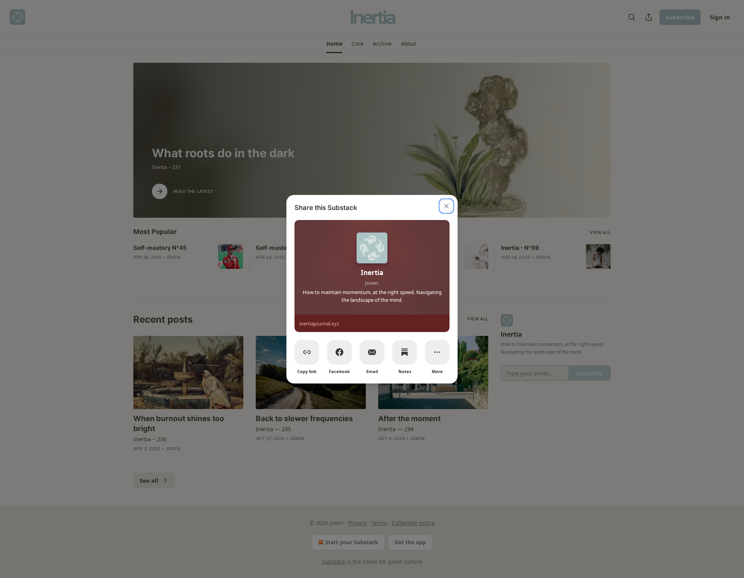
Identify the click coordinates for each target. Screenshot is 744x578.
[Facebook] (339, 352)
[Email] (372, 352)
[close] (446, 206)
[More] (437, 352)
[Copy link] (306, 352)
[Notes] (404, 352)
